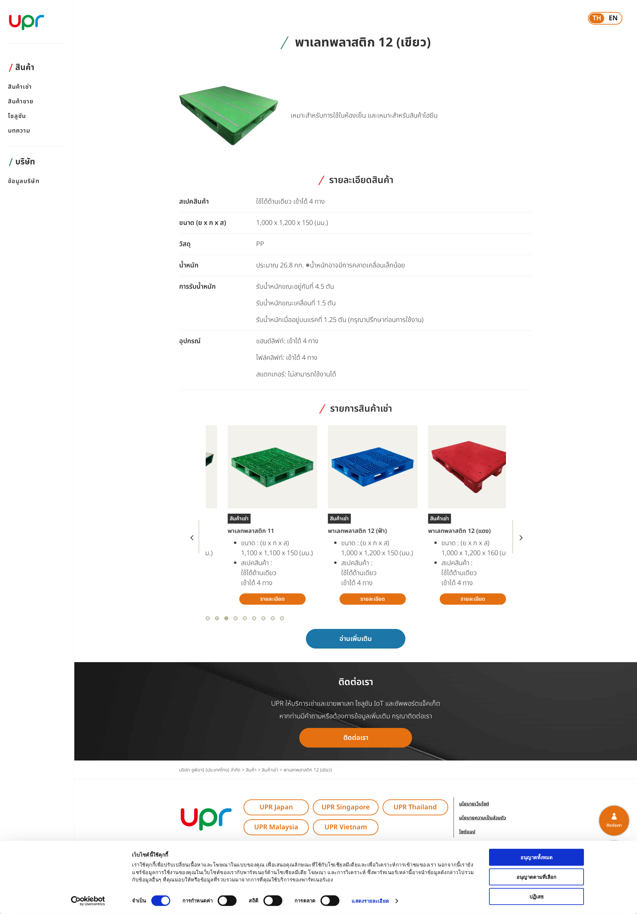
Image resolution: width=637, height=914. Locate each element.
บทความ (19, 131)
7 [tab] (263, 618)
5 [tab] (245, 618)
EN (613, 18)
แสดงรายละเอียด (370, 901)
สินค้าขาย (21, 101)
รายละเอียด (256, 599)
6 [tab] (254, 618)
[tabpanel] (256, 515)
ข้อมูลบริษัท (23, 181)
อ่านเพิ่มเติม (355, 639)
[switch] (227, 900)
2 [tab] (217, 618)
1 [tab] (208, 618)
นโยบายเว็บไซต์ (474, 803)
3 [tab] (226, 618)
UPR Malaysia (276, 827)
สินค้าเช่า (20, 87)
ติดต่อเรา (355, 738)
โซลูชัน (17, 116)
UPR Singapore (345, 807)
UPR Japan (276, 807)
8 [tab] (273, 618)
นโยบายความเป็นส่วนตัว (482, 817)
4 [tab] (236, 618)
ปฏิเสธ (537, 896)
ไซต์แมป (467, 831)
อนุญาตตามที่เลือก (536, 877)
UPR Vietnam (345, 827)
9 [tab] (282, 618)
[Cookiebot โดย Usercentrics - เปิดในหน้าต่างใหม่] (88, 901)
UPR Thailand (415, 807)
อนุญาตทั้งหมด (537, 857)
